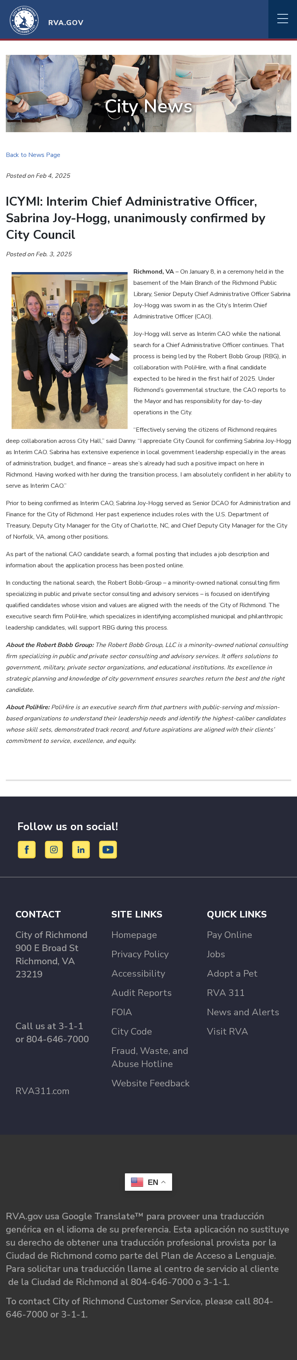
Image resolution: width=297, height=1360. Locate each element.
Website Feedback (150, 1083)
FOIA (121, 1012)
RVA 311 (226, 993)
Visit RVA (227, 1031)
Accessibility (138, 973)
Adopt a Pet (232, 973)
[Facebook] (28, 849)
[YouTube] (108, 849)
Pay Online (229, 935)
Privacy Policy (140, 954)
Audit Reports (141, 993)
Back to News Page (33, 155)
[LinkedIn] (82, 849)
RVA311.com (42, 1091)
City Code (131, 1031)
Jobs (216, 954)
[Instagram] (55, 849)
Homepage (134, 935)
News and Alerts (243, 1012)
